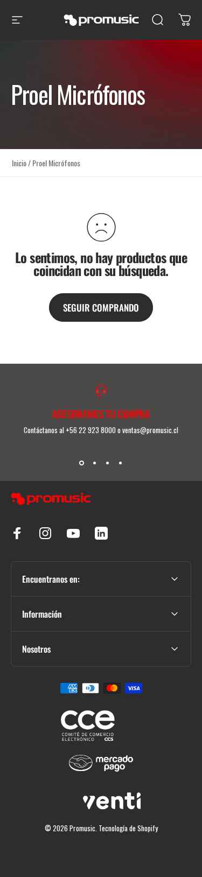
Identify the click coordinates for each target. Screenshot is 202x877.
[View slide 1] (81, 463)
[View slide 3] (107, 463)
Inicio (19, 162)
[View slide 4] (120, 463)
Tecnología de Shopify (128, 828)
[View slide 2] (94, 463)
